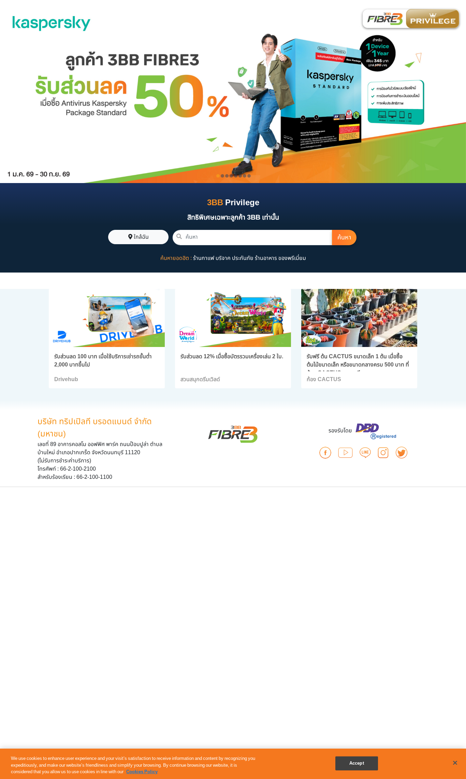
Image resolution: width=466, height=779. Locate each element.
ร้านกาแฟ (203, 258)
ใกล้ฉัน (140, 237)
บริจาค (223, 258)
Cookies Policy (142, 771)
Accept (356, 763)
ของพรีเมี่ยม (292, 258)
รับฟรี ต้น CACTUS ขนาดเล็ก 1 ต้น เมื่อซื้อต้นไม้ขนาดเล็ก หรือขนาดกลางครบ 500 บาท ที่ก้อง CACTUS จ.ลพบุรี (358, 364)
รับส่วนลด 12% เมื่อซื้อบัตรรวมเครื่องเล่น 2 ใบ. (231, 356)
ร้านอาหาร (266, 258)
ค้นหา (344, 237)
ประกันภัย (242, 258)
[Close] (455, 762)
